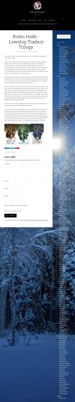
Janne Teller (62, 279)
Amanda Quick (63, 209)
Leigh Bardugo (63, 138)
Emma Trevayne (63, 251)
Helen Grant (62, 266)
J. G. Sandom (62, 58)
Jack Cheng (62, 274)
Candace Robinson (64, 91)
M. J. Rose (62, 315)
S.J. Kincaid (62, 171)
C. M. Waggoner (63, 52)
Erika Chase (62, 253)
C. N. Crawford (63, 89)
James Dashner (63, 119)
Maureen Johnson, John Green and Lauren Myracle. (64, 331)
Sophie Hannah (63, 367)
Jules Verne (62, 297)
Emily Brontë (62, 249)
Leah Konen (62, 310)
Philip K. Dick (62, 350)
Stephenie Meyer (63, 73)
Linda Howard (62, 312)
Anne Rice (61, 215)
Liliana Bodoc (62, 140)
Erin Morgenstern (63, 255)
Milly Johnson (62, 340)
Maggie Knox (62, 317)
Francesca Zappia (63, 259)
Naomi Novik (62, 69)
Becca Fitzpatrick (63, 50)
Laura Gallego (62, 306)
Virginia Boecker (63, 393)
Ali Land (61, 207)
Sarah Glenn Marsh (64, 180)
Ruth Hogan (62, 355)
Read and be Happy (37, 12)
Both (58, 45)
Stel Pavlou (62, 370)
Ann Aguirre (62, 48)
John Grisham (62, 291)
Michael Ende (62, 338)
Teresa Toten (62, 380)
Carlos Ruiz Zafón (63, 93)
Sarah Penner (62, 359)
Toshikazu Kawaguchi (64, 190)
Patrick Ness (62, 344)
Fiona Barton (62, 257)
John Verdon (62, 123)
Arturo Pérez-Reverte (64, 221)
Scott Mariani (62, 71)
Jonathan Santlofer (64, 62)
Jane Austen (62, 278)
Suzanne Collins (63, 186)
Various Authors (63, 391)
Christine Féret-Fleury (64, 228)
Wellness (59, 396)
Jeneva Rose (62, 285)
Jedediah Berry (63, 283)
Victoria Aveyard (63, 197)
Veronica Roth (62, 195)
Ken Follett (62, 302)
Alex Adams (62, 78)
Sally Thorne (62, 357)
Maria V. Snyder (63, 153)
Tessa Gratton (62, 382)
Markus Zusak (62, 323)
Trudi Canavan (62, 191)
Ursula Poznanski (63, 388)
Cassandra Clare (63, 95)
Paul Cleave (62, 346)
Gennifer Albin (62, 110)
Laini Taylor (62, 133)
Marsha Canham (63, 325)
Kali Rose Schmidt (63, 127)
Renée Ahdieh (62, 167)
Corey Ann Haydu (63, 234)
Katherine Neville (63, 298)
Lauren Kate (62, 135)
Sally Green (62, 172)
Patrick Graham (63, 161)
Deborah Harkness (64, 104)
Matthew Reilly (63, 65)
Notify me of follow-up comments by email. (15, 205)
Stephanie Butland (63, 372)
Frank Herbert (62, 260)
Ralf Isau (61, 165)
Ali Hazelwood (62, 205)
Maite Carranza (63, 148)
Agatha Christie (63, 47)
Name (6, 181)
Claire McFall (62, 100)
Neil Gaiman (62, 342)
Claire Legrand (62, 232)
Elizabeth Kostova (63, 247)
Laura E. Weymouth (64, 304)
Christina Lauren (63, 54)
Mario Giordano (63, 155)
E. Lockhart (62, 243)
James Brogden (63, 276)
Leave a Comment (33, 51)
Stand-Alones (60, 202)
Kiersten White (62, 131)
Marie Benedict (63, 321)
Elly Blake (61, 106)
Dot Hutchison (62, 241)
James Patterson (63, 121)
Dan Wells (61, 102)
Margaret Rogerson (64, 319)
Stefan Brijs (62, 369)
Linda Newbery (63, 314)
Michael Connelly (63, 67)
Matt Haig (61, 327)
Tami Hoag (62, 378)
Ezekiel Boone (62, 56)
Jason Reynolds (63, 281)
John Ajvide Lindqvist (64, 289)
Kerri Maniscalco (63, 129)
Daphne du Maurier (64, 236)
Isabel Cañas (62, 270)
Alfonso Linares (63, 204)
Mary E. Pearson (63, 157)
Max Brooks (62, 334)
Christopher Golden (64, 230)
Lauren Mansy (62, 308)
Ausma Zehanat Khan (64, 223)
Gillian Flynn (62, 262)
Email (6, 188)
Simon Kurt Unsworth (64, 365)
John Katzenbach (63, 60)
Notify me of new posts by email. (12, 211)
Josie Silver (62, 295)
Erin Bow (61, 108)
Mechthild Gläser (63, 336)
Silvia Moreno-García (64, 363)
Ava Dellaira (62, 224)
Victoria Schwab (63, 199)
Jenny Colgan (62, 287)
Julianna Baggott (63, 125)
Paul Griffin (62, 348)
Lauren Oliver (62, 136)
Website (6, 196)
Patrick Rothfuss (63, 163)
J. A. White (62, 272)
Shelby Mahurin (63, 182)
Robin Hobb (14, 152)
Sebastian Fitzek (63, 361)
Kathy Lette (62, 300)
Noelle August (62, 159)
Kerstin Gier (62, 64)
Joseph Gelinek (63, 293)
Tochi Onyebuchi (63, 188)
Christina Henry (63, 226)
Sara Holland (62, 178)
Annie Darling (62, 217)
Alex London (62, 79)
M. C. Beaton (62, 142)
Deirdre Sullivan (63, 240)
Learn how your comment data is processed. (36, 220)
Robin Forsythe (63, 353)
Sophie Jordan (63, 184)
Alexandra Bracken (64, 81)
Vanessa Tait (62, 389)
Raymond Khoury (63, 352)
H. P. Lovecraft (63, 264)
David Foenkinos (63, 238)
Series (58, 76)
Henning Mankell (63, 268)
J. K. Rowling (62, 116)
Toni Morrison (62, 386)
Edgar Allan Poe (63, 245)
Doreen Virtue (62, 398)
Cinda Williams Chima (64, 98)
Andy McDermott (63, 83)
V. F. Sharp (61, 193)
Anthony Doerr (62, 219)
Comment (7, 163)
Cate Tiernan (62, 97)
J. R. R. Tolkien (63, 117)
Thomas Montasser (64, 384)
